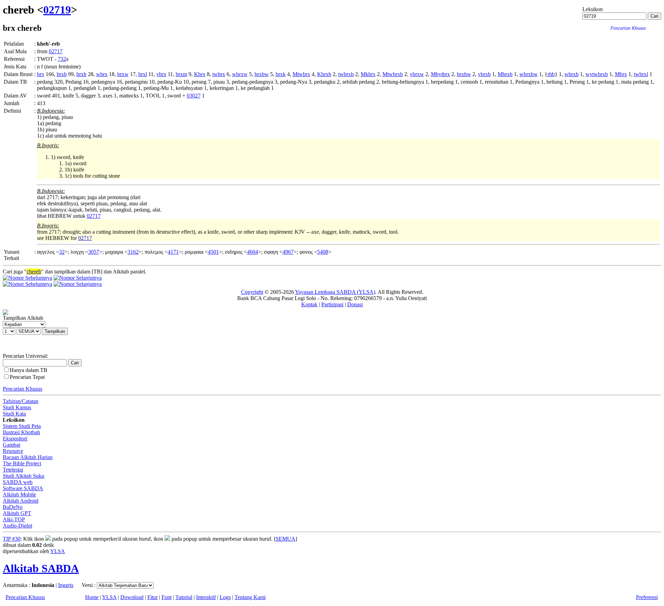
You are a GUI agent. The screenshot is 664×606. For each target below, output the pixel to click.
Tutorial (183, 597)
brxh (81, 74)
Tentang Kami (250, 597)
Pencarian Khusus (22, 389)
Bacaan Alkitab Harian (28, 457)
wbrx (102, 74)
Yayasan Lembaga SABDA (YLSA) (335, 292)
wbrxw (240, 74)
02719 (57, 9)
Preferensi (647, 597)
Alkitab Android (20, 501)
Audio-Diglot (17, 526)
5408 (322, 252)
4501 (213, 252)
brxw (123, 74)
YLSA (57, 551)
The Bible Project (22, 463)
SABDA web (18, 482)
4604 (252, 252)
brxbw (262, 74)
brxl (142, 74)
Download (132, 597)
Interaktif (206, 597)
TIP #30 (11, 539)
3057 (93, 252)
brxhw (464, 74)
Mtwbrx (301, 74)
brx (40, 74)
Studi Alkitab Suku (23, 476)
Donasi (355, 304)
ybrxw (417, 74)
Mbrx (621, 74)
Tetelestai (13, 470)
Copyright (252, 292)
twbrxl (641, 74)
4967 (288, 252)
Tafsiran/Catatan (20, 401)
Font (167, 597)
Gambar (11, 445)
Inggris (65, 585)
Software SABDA (23, 488)
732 (62, 59)
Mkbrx (368, 74)
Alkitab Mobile (19, 494)
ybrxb (484, 74)
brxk (281, 74)
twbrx (218, 74)
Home (92, 597)
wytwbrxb (596, 74)
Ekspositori (15, 438)
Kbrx (199, 74)
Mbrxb (505, 74)
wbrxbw (528, 74)
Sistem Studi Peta (22, 426)
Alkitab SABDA (41, 568)
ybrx (161, 74)
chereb (34, 271)
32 (62, 252)
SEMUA (285, 539)
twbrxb (346, 74)
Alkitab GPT (17, 513)
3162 (133, 252)
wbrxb (571, 74)
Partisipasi (332, 304)
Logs (225, 597)
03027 (194, 96)
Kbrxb (324, 74)
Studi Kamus (17, 407)
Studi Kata (14, 414)
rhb (551, 74)
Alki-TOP (14, 519)
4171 (173, 252)
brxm (181, 74)
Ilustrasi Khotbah (21, 432)
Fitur (152, 597)
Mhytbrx (440, 74)
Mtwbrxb (392, 74)
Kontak (309, 304)
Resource (13, 451)
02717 (56, 51)
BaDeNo (12, 507)
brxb (62, 74)
